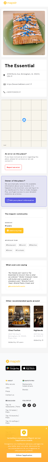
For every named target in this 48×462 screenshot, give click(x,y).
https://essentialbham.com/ (18, 84)
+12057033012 (12, 92)
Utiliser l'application (24, 455)
